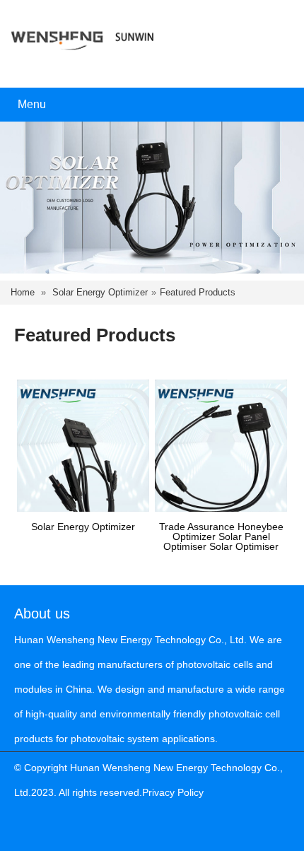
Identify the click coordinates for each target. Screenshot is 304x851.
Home (23, 292)
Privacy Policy (173, 792)
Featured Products (197, 292)
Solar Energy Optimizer (100, 292)
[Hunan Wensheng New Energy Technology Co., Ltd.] (82, 34)
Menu (32, 104)
